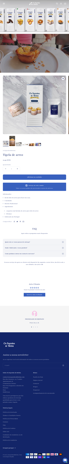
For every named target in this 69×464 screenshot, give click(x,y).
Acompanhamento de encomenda (44, 393)
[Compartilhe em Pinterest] (20, 221)
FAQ (4, 425)
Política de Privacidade (10, 419)
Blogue (35, 387)
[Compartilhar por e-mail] (23, 221)
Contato (5, 422)
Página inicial (38, 380)
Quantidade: (7, 165)
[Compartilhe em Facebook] (14, 221)
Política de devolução (10, 412)
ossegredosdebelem (9, 150)
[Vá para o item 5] (31, 145)
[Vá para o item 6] (38, 145)
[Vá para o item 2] (12, 141)
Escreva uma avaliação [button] (34, 295)
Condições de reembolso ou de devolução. (12, 436)
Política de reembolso (10, 440)
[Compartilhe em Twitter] (17, 221)
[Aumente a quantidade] (17, 169)
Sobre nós (6, 431)
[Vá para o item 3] (19, 144)
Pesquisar (36, 390)
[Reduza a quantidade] (5, 169)
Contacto (36, 383)
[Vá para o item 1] (6, 144)
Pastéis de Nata (38, 377)
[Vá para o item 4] (25, 145)
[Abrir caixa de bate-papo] (65, 460)
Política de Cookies (9, 428)
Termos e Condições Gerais (12, 415)
